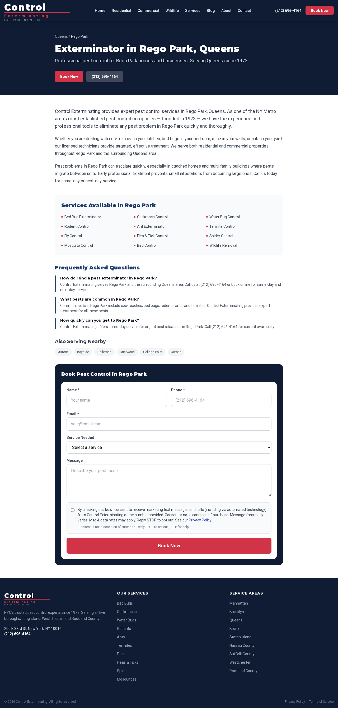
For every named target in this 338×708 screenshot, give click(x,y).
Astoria (63, 352)
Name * (73, 390)
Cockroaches (128, 612)
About (226, 10)
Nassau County (242, 645)
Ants (121, 637)
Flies (120, 654)
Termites (124, 645)
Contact (244, 10)
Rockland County (243, 671)
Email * (73, 414)
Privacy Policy (200, 520)
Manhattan (238, 603)
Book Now (319, 10)
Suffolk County (242, 654)
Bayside (83, 352)
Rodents (124, 628)
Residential (121, 10)
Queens (61, 36)
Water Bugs (126, 620)
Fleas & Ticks (127, 662)
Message (75, 460)
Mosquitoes (127, 679)
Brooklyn (236, 612)
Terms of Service (321, 702)
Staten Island (240, 637)
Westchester (240, 662)
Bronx (234, 628)
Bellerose (104, 352)
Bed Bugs (125, 603)
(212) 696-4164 (288, 10)
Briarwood (127, 352)
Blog (211, 10)
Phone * (178, 390)
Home (100, 10)
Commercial (148, 10)
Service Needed (80, 437)
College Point (152, 352)
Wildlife (172, 10)
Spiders (123, 671)
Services (192, 10)
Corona (176, 352)
